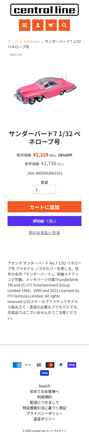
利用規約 (44, 397)
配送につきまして (44, 402)
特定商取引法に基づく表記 (44, 407)
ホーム (13, 41)
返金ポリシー (44, 418)
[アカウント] (38, 25)
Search (44, 386)
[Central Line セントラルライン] (44, 10)
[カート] (51, 25)
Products (31, 41)
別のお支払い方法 (44, 232)
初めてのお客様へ (44, 391)
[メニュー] (24, 25)
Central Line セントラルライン (48, 430)
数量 (44, 182)
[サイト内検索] (64, 25)
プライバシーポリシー (44, 413)
